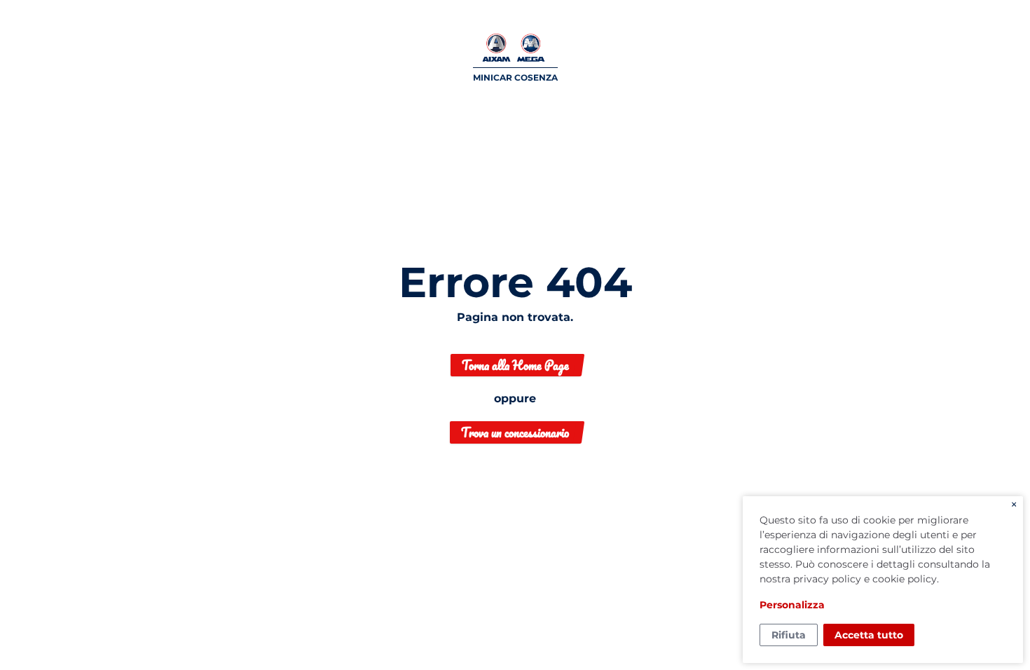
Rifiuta (788, 635)
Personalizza (792, 605)
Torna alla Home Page (515, 365)
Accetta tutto (869, 635)
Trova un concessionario (515, 432)
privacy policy (827, 579)
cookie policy (904, 579)
